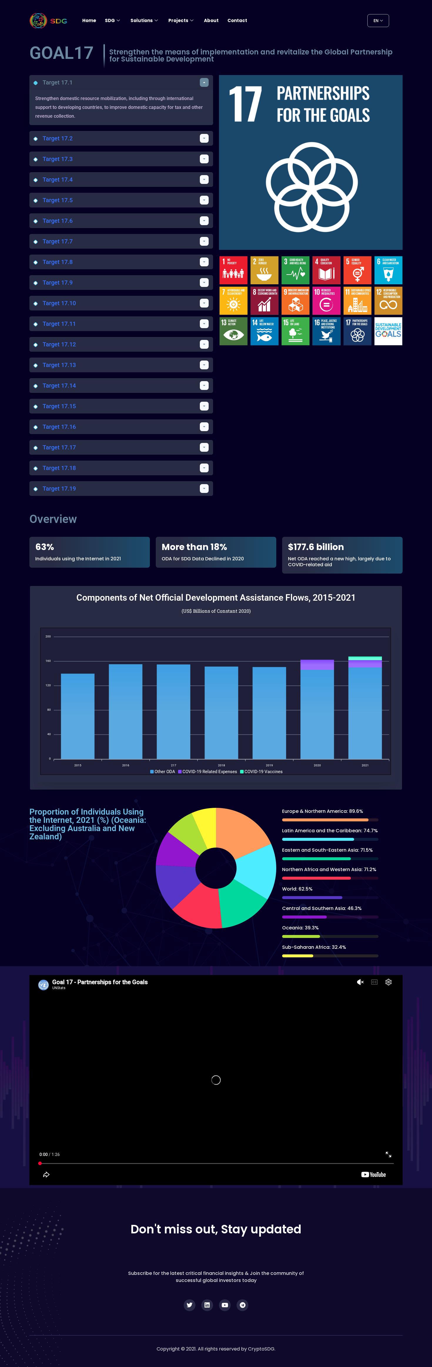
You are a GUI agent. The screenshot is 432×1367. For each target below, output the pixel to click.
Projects (178, 20)
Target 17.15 (59, 406)
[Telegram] (242, 1305)
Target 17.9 (58, 282)
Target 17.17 (59, 447)
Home (89, 20)
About (211, 20)
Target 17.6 (58, 220)
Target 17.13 (59, 364)
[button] (121, 82)
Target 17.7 (58, 241)
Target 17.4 (58, 179)
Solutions (141, 20)
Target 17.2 (58, 138)
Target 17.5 (58, 200)
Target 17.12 (59, 344)
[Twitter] (189, 1305)
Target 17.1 (58, 82)
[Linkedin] (207, 1305)
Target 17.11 (59, 323)
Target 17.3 (58, 158)
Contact (237, 20)
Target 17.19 (59, 488)
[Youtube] (225, 1305)
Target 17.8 (58, 261)
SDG (110, 20)
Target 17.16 (59, 426)
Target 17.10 (59, 303)
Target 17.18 (59, 467)
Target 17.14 (59, 385)
